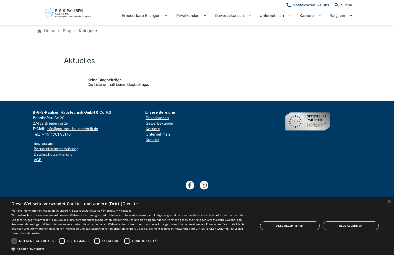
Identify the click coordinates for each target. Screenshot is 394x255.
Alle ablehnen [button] (351, 226)
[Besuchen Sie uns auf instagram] (204, 185)
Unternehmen (158, 134)
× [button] (389, 201)
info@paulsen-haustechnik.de (72, 128)
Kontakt (152, 139)
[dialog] (197, 226)
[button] (131, 249)
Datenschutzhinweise (25, 233)
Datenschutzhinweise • (87, 211)
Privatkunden (157, 118)
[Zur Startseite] (67, 13)
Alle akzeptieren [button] (289, 226)
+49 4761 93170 (56, 134)
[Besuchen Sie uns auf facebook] (190, 185)
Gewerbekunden (160, 123)
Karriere (153, 128)
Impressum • (112, 211)
